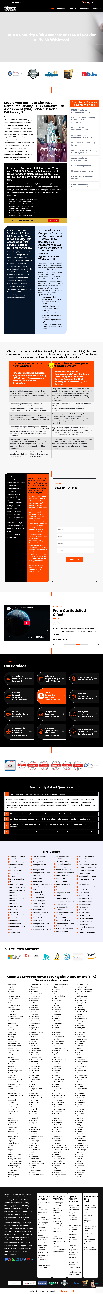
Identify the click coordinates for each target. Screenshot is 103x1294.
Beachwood (58, 1113)
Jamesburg (35, 1068)
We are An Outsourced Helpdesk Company (42, 1246)
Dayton (33, 1143)
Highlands (34, 991)
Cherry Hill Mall (82, 1003)
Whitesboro (12, 1003)
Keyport (34, 1123)
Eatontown (58, 1154)
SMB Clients (13, 912)
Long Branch (81, 1113)
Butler (33, 1152)
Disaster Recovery (39, 856)
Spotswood (58, 987)
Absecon (57, 1032)
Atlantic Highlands (14, 1154)
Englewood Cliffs (37, 1032)
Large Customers (85, 890)
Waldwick (57, 1073)
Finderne (34, 1073)
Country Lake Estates (16, 1095)
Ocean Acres (82, 1039)
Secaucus (80, 1082)
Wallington (58, 1123)
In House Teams (62, 898)
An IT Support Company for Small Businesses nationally (43, 1257)
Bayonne (80, 1152)
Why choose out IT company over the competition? (44, 1206)
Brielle (33, 989)
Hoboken (80, 1143)
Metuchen (80, 1016)
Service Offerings (39, 895)
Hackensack (81, 1136)
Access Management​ (17, 859)
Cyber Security (84, 873)
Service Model (38, 892)
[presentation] (54, 644)
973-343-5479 (15, 2)
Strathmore (35, 1159)
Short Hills (57, 1170)
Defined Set (13, 876)
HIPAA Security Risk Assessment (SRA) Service (81, 136)
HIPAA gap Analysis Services (82, 171)
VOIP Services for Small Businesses (90, 1248)
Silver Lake (11, 1138)
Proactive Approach (63, 867)
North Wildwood (14, 1093)
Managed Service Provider (42, 924)
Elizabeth (80, 1166)
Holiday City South (14, 1159)
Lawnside (11, 1007)
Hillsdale (57, 1084)
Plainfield (80, 1138)
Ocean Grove (13, 1030)
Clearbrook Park (13, 998)
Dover (79, 1048)
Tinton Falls (81, 1041)
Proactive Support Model (65, 923)
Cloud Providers (61, 887)
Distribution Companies (41, 859)
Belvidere (11, 1089)
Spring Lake (12, 1014)
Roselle (79, 1080)
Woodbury (58, 1064)
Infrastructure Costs (86, 879)
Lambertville (12, 1100)
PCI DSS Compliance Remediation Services (79, 159)
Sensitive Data (84, 915)
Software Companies (17, 915)
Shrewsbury (12, 1123)
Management (84, 907)
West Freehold (82, 985)
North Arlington (82, 1030)
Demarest (34, 1005)
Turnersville (12, 1091)
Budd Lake (57, 1062)
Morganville (35, 1019)
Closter (56, 1005)
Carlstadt (34, 1077)
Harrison (80, 1068)
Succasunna (58, 1007)
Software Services (62, 875)
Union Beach (35, 1030)
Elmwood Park (82, 1066)
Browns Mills (58, 1098)
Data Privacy (14, 867)
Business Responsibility (17, 926)
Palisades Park (82, 1075)
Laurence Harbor (37, 1095)
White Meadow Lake (61, 1050)
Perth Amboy (82, 1141)
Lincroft (33, 1086)
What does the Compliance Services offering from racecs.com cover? (38, 794)
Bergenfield (81, 1102)
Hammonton (82, 998)
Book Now (53, 220)
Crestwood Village (38, 1175)
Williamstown (82, 1019)
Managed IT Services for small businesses (57, 1234)
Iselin (79, 1052)
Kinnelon (57, 1071)
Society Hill (12, 1075)
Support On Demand (86, 856)
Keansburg (58, 1055)
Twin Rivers (35, 1113)
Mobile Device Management (61, 916)
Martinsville (58, 1127)
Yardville (34, 1111)
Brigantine (57, 1019)
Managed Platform (40, 862)
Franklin (79, 1123)
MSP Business (84, 893)
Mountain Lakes (13, 1143)
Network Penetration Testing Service (74, 1239)
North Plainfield (82, 1077)
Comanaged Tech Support (58, 1204)
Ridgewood (81, 1095)
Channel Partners (39, 903)
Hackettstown (59, 1048)
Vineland (80, 1163)
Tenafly (79, 1014)
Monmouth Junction (15, 1016)
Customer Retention (86, 870)
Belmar (33, 1037)
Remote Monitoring (63, 931)
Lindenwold (81, 1037)
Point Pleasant (82, 1062)
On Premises (37, 878)
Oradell (33, 1172)
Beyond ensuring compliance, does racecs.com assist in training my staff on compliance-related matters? (49, 825)
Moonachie (12, 991)
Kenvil (10, 1028)
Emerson (34, 1147)
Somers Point (59, 1080)
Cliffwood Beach (14, 1009)
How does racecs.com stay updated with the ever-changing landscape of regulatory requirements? (50, 819)
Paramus (80, 1100)
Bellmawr (57, 1118)
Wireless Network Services (90, 1235)
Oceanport (35, 1039)
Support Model (61, 881)
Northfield (34, 1168)
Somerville (58, 1152)
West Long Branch (37, 1163)
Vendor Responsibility (87, 932)
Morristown (81, 1064)
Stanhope (11, 1052)
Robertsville (58, 1136)
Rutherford (81, 1055)
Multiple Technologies (87, 895)
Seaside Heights (14, 1019)
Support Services (85, 862)
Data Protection (15, 870)
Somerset (80, 1093)
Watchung (35, 1075)
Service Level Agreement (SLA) (42, 888)
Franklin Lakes (59, 1102)
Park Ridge (58, 1023)
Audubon (57, 1014)
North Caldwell (36, 1098)
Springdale (81, 994)
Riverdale (11, 1129)
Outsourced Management (42, 884)
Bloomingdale (36, 1170)
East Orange (81, 1150)
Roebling (11, 1109)
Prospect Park (36, 1057)
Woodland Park (59, 1159)
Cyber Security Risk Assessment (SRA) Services (75, 1207)
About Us (72, 9)
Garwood (11, 1156)
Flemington (12, 1172)
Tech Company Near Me (88, 865)
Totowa (57, 1091)
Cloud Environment (63, 884)
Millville (79, 1104)
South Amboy (59, 1041)
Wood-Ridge (58, 1046)
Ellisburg (10, 1147)
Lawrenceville (13, 1116)
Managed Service (39, 870)
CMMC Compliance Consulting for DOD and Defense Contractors (83, 120)
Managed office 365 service (59, 1217)
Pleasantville (81, 1071)
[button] (66, 644)
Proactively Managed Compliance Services (79, 185)
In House (59, 895)
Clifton (79, 1161)
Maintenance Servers (17, 887)
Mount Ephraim (13, 1175)
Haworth (11, 1064)
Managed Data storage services (59, 1243)
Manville (57, 1077)
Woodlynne (12, 1021)
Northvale (34, 1007)
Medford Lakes (13, 1111)
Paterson (80, 1168)
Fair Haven (34, 1041)
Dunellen (34, 1127)
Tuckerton (11, 1062)
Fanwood (34, 1156)
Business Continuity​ (16, 862)
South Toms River (14, 1082)
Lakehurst (11, 994)
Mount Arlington (37, 1059)
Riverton (11, 989)
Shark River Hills (13, 1050)
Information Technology (65, 901)
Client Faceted (38, 906)
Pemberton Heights (15, 1005)
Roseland (34, 1052)
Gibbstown (12, 1098)
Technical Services (86, 921)
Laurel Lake (12, 1055)
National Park (12, 1023)
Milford (10, 987)
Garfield (80, 1118)
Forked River (35, 998)
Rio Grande (12, 1000)
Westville (11, 1132)
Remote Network (85, 904)
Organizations (38, 881)
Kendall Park (58, 1043)
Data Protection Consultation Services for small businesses (75, 1229)
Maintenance (14, 882)
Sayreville (80, 1134)
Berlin (33, 1138)
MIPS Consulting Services (81, 166)
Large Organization (16, 879)
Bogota (57, 994)
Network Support (39, 875)
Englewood (81, 1107)
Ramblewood (36, 1050)
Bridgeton (80, 1125)
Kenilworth (35, 1177)
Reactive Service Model (64, 929)
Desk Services (14, 932)
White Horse (58, 1012)
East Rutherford (60, 1059)
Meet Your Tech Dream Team (44, 1266)
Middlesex (57, 1177)
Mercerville (58, 1161)
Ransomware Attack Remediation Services (74, 1260)
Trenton (80, 1177)
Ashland (57, 998)
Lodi (78, 1091)
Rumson (34, 1107)
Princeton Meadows (84, 989)
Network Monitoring (63, 920)
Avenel (79, 1057)
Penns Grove (35, 996)
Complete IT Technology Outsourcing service (58, 1224)
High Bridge (12, 1068)
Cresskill (57, 1021)
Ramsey (80, 1021)
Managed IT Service (16, 895)
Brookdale (57, 1066)
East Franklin (35, 1150)
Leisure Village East (15, 1084)
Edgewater (58, 1168)
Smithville (34, 1134)
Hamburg (11, 1039)
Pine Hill (56, 1086)
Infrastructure (61, 904)
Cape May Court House (39, 985)
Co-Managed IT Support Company (44, 1225)
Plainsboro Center (14, 996)
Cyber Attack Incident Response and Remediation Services (74, 1249)
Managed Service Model (41, 873)
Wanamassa (35, 987)
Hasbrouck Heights (61, 1147)
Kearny (79, 1129)
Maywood (57, 1052)
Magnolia (11, 1150)
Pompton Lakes (59, 1095)
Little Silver (35, 1043)
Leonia (56, 1039)
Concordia (11, 1066)
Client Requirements (40, 909)
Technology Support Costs (86, 928)
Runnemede (58, 991)
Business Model (15, 921)
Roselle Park (58, 1172)
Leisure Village (13, 1166)
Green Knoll (35, 1100)
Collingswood (82, 996)
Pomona (34, 1132)
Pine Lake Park (59, 1000)
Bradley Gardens (83, 1012)
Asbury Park (81, 1028)
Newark (79, 1175)
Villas (56, 1030)
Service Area (84, 9)
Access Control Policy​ (17, 856)
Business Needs (15, 924)
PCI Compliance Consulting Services (82, 177)
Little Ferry (57, 1089)
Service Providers (15, 906)
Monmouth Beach (14, 1046)
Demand (12, 929)
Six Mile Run (12, 1012)
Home (51, 9)
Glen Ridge (35, 1141)
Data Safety (14, 873)
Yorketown (35, 1091)
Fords (79, 1023)
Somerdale (35, 1034)
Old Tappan (35, 1071)
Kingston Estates (37, 1089)
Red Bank (57, 1141)
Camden (80, 1159)
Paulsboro (34, 1062)
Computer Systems (63, 893)
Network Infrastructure (87, 898)
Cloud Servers (61, 890)
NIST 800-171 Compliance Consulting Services (81, 151)
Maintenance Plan (16, 885)
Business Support (39, 901)
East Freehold (36, 1003)
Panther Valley (13, 1104)
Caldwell (34, 1166)
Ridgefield (57, 1107)
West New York (82, 1145)
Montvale (57, 1009)
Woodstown (12, 1127)
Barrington (35, 1102)
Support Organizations (87, 859)
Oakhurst (11, 1102)
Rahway (80, 1111)
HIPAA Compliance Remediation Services (79, 128)
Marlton (57, 1057)
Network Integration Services (88, 1220)
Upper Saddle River (61, 985)
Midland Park (35, 1129)
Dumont (80, 1043)
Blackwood (35, 1009)
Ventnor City (58, 1068)
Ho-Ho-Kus (12, 1125)
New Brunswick (82, 1147)
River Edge (58, 1120)
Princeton (80, 1116)
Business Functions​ (16, 865)
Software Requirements (65, 873)
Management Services (64, 912)
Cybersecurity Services (87, 876)
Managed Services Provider (63, 857)
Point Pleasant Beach (16, 1168)
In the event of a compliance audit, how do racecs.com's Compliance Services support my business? (51, 832)
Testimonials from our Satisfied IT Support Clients (44, 1216)
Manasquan (35, 1048)
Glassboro (81, 1073)
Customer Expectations (88, 867)
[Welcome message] (93, 1284)
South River (81, 1032)
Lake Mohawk (59, 1037)
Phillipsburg (81, 1009)
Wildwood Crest (14, 1032)
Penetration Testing (63, 864)
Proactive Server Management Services (59, 1210)
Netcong (11, 1037)
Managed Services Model (42, 929)
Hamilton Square (60, 1145)
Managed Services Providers (63, 908)
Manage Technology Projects (17, 891)
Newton (57, 1143)
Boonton (57, 1034)
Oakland (57, 1166)
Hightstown (35, 1028)
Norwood (34, 1046)
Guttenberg (58, 1104)
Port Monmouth (13, 1059)
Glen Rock (57, 1132)
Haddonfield (58, 1116)
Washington (81, 1025)
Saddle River (12, 1041)
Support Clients (61, 878)
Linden (79, 1132)
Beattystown (12, 1170)
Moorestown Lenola (84, 991)
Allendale (34, 1109)
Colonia (80, 1050)
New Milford (81, 1034)
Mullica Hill (11, 1077)
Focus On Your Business (41, 915)
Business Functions (16, 918)
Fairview (80, 1007)
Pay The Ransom (62, 861)
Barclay (10, 1145)
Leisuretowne (13, 1048)
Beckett (34, 1012)
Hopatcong (81, 1005)
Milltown (34, 1120)
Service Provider (38, 898)
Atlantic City (81, 1170)
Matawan (57, 1016)
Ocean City (58, 1093)
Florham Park (58, 1125)
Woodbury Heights (15, 1025)
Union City (80, 1154)
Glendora (34, 1000)
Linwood (34, 1104)
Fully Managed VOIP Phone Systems (89, 1241)
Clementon (35, 1016)
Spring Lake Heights (15, 1163)
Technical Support (85, 924)
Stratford (34, 1118)
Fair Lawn (80, 1120)
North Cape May (14, 1034)
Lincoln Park (58, 1075)
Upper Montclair (60, 1129)
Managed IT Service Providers (16, 899)
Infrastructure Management (84, 883)
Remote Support (85, 910)
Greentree (58, 1111)
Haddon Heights (37, 1136)
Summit (80, 1084)
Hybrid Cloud (37, 921)
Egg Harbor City (13, 1120)
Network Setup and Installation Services (90, 1207)
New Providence (60, 1175)
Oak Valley (11, 1057)
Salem (33, 1025)
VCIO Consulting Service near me (59, 1250)
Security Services (85, 913)
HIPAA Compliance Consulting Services (83, 144)
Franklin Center (36, 1064)
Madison (80, 1046)
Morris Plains (35, 1080)
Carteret (80, 1086)
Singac (10, 1141)
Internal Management (87, 887)
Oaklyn (10, 1118)
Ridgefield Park (59, 1163)
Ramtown (34, 1084)
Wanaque (57, 1134)
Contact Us (96, 9)
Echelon (57, 1138)
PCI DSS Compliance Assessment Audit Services (81, 111)
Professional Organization (65, 926)
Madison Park (36, 1161)
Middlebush (12, 985)
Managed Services (39, 926)
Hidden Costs (38, 918)
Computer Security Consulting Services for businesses (73, 1217)
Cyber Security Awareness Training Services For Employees (75, 1270)
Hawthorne (81, 1059)
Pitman (56, 1028)
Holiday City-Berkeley (62, 1150)
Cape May (11, 1073)
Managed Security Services (39, 866)
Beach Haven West (15, 1080)
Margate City (36, 1066)
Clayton (57, 1025)
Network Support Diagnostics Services (90, 1228)
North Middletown (14, 1043)
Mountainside (36, 1116)
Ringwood (57, 1156)
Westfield (80, 1109)
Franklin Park (81, 1000)
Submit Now (74, 559)
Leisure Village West (15, 1071)
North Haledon (59, 996)
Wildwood (34, 1014)
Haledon (57, 989)
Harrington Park (36, 994)
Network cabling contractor (90, 1214)
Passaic (80, 1156)
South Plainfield (82, 1089)
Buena (10, 1152)
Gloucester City (60, 1109)
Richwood (11, 1113)
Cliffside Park (82, 1098)
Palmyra (34, 1125)
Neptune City (13, 1177)
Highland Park (82, 987)
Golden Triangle (13, 1136)
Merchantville (13, 1086)
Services (60, 9)
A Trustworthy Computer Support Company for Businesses (43, 1235)
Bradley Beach (13, 1134)
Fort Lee (80, 1127)
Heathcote (35, 1093)
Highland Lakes (36, 1021)
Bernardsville (35, 1145)
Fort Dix (33, 1154)
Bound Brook (58, 1082)
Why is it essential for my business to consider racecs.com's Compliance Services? (43, 814)
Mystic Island (58, 1003)
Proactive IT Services (63, 870)
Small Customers (15, 909)
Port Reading (12, 1107)
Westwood (58, 1100)
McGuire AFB (35, 1023)
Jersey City (81, 1172)
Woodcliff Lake (36, 1055)
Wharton (34, 1082)
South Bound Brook (15, 1161)
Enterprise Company (40, 912)
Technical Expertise (86, 918)
